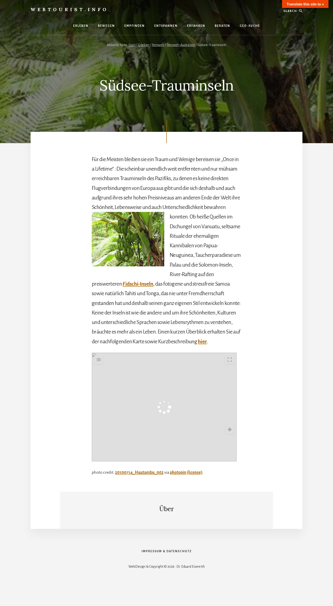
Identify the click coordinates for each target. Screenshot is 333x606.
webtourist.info (70, 9)
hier (202, 341)
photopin (178, 472)
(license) (195, 472)
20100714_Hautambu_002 (139, 472)
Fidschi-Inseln (138, 284)
